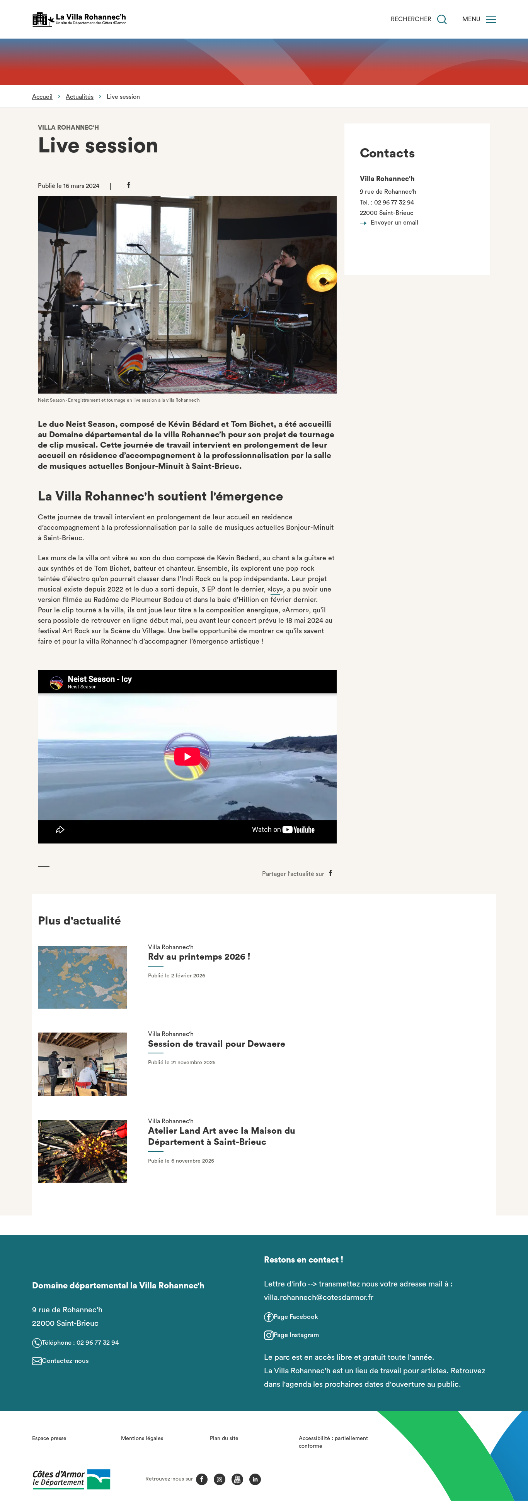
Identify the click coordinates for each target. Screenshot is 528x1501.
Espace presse (49, 1438)
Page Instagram (296, 1335)
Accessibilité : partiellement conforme (333, 1442)
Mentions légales (142, 1438)
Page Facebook (296, 1316)
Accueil (42, 97)
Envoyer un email (394, 223)
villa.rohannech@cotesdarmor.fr (318, 1298)
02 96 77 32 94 (394, 202)
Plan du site (224, 1438)
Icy (275, 589)
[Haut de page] (482, 1452)
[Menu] (491, 19)
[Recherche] (442, 19)
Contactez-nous (65, 1360)
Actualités (80, 97)
